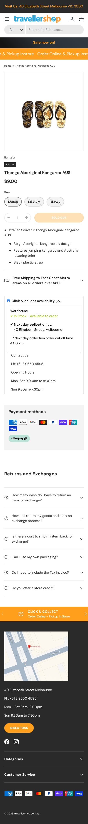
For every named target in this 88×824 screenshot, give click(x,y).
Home (7, 65)
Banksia (9, 157)
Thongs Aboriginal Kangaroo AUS (35, 65)
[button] (81, 19)
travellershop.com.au (27, 813)
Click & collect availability (33, 301)
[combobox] (44, 29)
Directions (19, 728)
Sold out (59, 218)
